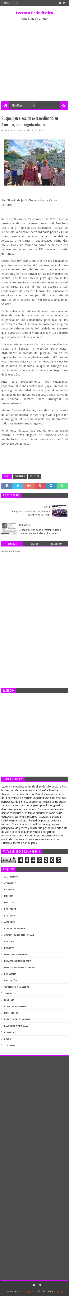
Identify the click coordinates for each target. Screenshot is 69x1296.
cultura (9, 941)
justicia (9, 1000)
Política (34, 476)
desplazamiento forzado (19, 967)
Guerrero (20, 476)
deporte (9, 948)
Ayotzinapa (11, 877)
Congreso (10, 883)
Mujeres (8, 896)
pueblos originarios (17, 1019)
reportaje (10, 1032)
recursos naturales (16, 1026)
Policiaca (10, 909)
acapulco (9, 922)
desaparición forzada (17, 961)
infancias (10, 993)
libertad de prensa (15, 1006)
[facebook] (60, 3)
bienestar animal (14, 928)
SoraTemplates (26, 1291)
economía (10, 974)
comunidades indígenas (19, 935)
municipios (11, 1013)
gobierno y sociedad (17, 987)
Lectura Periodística (34, 13)
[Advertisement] (34, 64)
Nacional (10, 902)
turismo (9, 1045)
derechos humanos (15, 954)
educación (10, 980)
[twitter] (64, 3)
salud (7, 1039)
